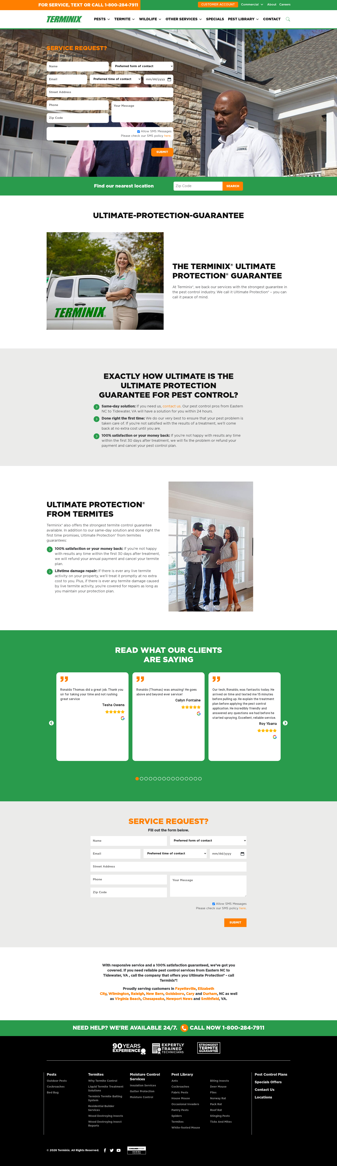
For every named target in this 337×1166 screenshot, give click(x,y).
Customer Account (218, 4)
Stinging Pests (220, 1116)
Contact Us (264, 1090)
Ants (174, 1081)
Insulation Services (143, 1085)
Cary (190, 994)
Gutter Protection (142, 1091)
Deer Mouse (218, 1086)
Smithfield (210, 999)
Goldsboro (174, 994)
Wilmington (118, 994)
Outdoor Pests (57, 1081)
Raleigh (137, 994)
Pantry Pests (180, 1110)
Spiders (176, 1116)
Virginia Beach (128, 999)
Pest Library (241, 19)
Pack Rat (216, 1104)
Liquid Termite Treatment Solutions (105, 1088)
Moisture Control (141, 1097)
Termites (96, 1074)
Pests (100, 19)
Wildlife (148, 19)
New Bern (154, 994)
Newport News (179, 999)
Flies (213, 1092)
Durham (210, 994)
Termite (122, 19)
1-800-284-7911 (121, 5)
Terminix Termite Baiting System (105, 1098)
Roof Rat (216, 1110)
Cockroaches (56, 1086)
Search (232, 186)
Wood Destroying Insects (105, 1116)
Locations (263, 1097)
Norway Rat (218, 1098)
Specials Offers (268, 1082)
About (271, 4)
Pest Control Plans (271, 1074)
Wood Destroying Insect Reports (105, 1124)
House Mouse (180, 1098)
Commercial (250, 4)
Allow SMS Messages (156, 131)
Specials (215, 19)
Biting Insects (219, 1081)
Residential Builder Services (101, 1108)
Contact (272, 19)
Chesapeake (153, 999)
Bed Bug (53, 1092)
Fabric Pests (179, 1092)
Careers (285, 4)
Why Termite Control (102, 1081)
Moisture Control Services (145, 1077)
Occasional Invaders (185, 1104)
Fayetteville (185, 989)
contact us (172, 406)
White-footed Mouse (185, 1127)
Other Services (182, 19)
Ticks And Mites (221, 1122)
